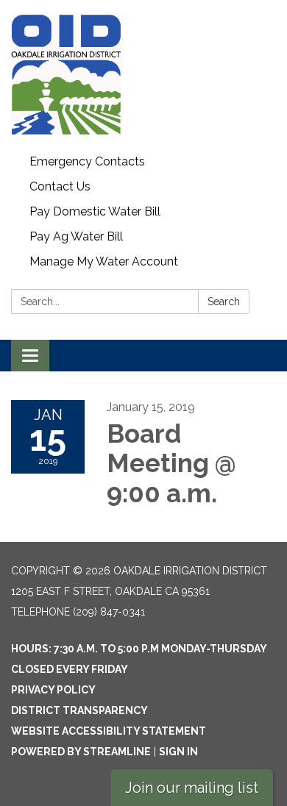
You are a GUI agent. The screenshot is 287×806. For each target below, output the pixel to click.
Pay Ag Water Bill (76, 236)
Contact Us (60, 186)
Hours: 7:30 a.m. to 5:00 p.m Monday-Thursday (139, 649)
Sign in (178, 751)
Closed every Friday (69, 669)
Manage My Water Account (103, 261)
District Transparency (79, 710)
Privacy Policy (53, 690)
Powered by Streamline (81, 751)
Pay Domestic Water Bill (94, 211)
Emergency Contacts (87, 161)
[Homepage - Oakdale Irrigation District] (143, 75)
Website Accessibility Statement (108, 731)
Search (224, 301)
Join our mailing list (191, 787)
